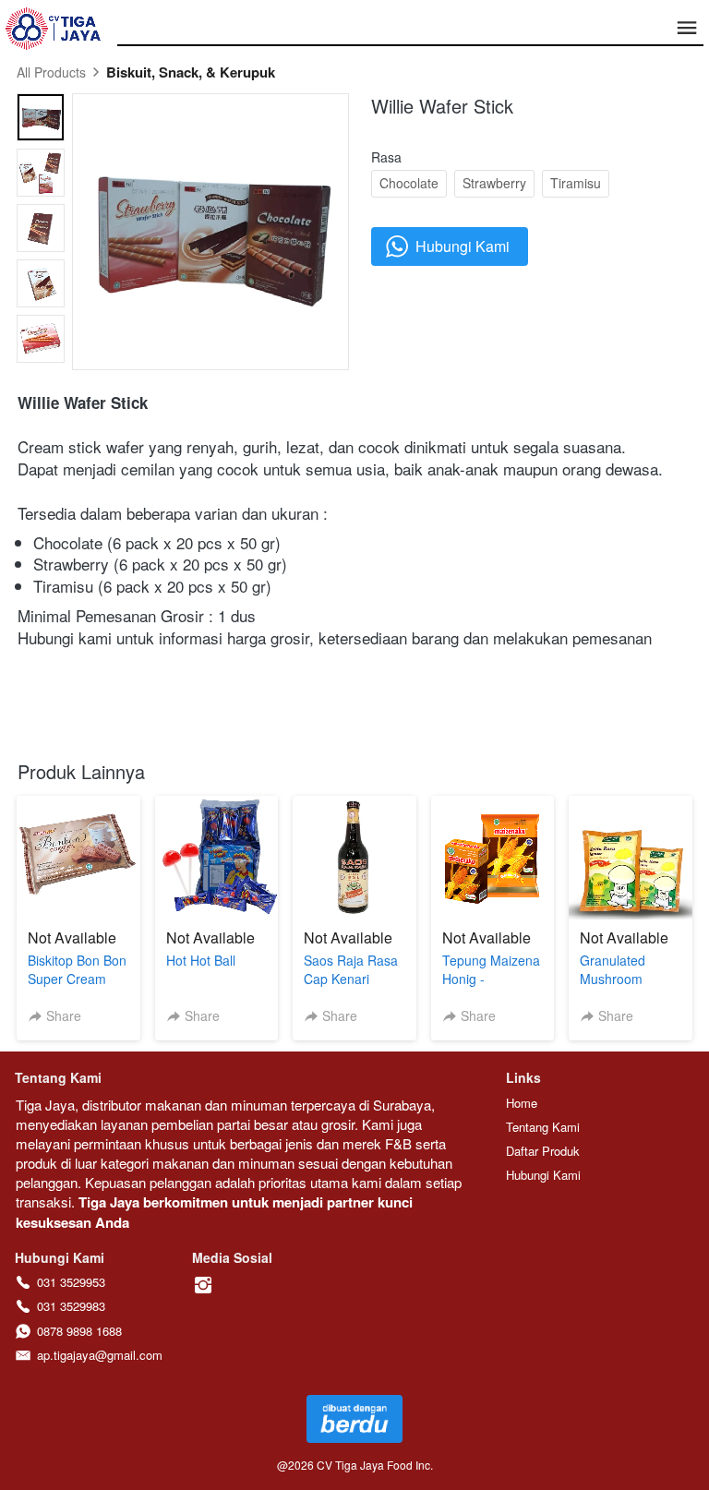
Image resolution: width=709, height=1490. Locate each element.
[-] (203, 1285)
